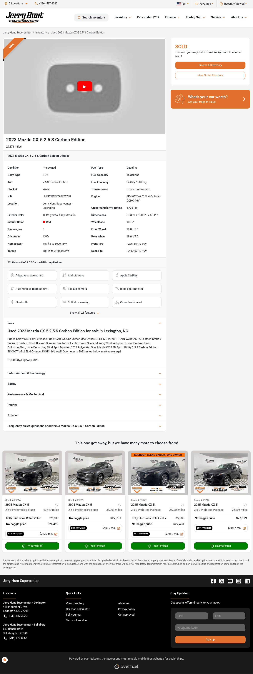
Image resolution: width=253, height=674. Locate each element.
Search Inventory (93, 17)
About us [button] (237, 17)
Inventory (41, 32)
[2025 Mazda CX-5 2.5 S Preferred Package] (32, 473)
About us (123, 603)
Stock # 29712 (201, 500)
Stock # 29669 (76, 500)
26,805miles (240, 509)
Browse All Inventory (210, 65)
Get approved (126, 614)
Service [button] (216, 17)
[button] (17, 3)
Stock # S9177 (139, 500)
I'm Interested (34, 545)
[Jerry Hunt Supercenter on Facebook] (211, 581)
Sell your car (73, 614)
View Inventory (75, 603)
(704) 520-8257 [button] (18, 638)
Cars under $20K (148, 17)
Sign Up (210, 639)
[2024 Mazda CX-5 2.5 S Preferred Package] (95, 473)
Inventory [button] (120, 17)
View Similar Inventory (210, 75)
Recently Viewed (234, 3)
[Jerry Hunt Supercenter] (25, 17)
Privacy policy (126, 609)
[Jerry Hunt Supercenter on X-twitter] (220, 581)
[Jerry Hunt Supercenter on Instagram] (237, 581)
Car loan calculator (77, 609)
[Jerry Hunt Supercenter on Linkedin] (246, 581)
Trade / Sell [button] (193, 17)
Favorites (205, 3)
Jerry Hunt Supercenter (17, 32)
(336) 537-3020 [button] (48, 3)
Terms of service (76, 620)
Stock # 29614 (13, 500)
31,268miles (114, 509)
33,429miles (51, 509)
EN (184, 3)
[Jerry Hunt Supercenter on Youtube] (228, 581)
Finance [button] (170, 17)
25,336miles (177, 509)
